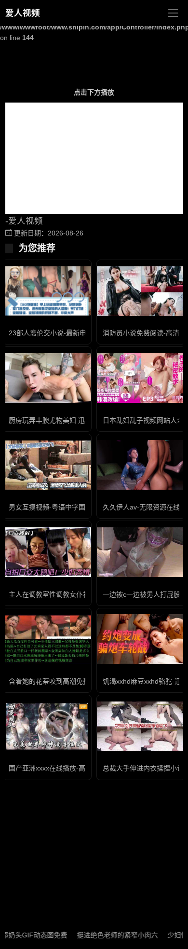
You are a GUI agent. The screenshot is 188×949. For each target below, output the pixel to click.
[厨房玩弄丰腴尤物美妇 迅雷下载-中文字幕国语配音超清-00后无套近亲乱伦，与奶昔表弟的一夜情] (47, 378)
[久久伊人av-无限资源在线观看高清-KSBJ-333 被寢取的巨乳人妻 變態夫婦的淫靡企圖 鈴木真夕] (141, 465)
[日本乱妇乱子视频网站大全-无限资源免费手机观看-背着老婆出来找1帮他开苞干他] (141, 378)
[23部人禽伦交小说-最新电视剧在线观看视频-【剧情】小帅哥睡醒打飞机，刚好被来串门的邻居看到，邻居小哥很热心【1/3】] (47, 291)
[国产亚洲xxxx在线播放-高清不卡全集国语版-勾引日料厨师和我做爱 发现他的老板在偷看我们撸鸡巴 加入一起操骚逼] (47, 726)
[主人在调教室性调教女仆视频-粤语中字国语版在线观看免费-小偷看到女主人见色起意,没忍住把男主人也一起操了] (47, 552)
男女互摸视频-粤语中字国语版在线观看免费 (74, 507)
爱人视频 (22, 13)
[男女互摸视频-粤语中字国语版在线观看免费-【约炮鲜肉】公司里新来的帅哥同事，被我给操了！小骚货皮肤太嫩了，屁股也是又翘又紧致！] (47, 465)
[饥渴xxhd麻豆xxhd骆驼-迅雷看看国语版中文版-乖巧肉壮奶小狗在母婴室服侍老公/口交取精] (141, 639)
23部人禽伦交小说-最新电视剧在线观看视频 (74, 333)
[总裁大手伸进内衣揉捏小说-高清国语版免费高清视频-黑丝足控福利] (141, 726)
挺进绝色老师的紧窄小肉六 (108, 935)
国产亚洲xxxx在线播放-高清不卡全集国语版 (74, 768)
